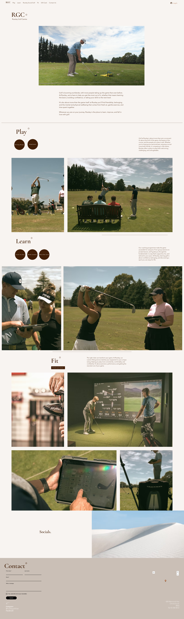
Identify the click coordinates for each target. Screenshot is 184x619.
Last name (27, 570)
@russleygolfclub (12, 607)
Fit (54, 361)
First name (9, 570)
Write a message (10, 583)
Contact (14, 566)
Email (7, 577)
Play (21, 132)
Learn (23, 241)
